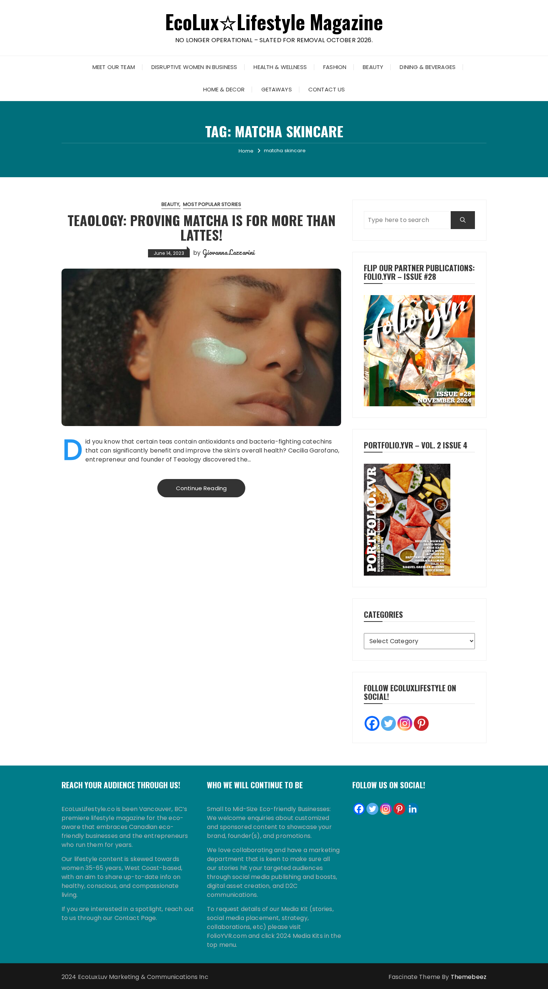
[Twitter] (388, 723)
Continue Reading (201, 488)
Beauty (373, 67)
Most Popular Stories (212, 204)
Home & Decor (224, 89)
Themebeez (468, 977)
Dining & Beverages (428, 67)
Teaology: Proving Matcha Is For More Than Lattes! (201, 227)
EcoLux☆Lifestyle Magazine (274, 21)
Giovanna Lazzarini (228, 252)
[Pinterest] (421, 723)
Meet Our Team (113, 67)
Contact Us (326, 89)
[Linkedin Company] (413, 809)
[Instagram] (404, 723)
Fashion (334, 67)
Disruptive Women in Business (194, 67)
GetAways (276, 89)
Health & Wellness (280, 67)
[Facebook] (372, 723)
